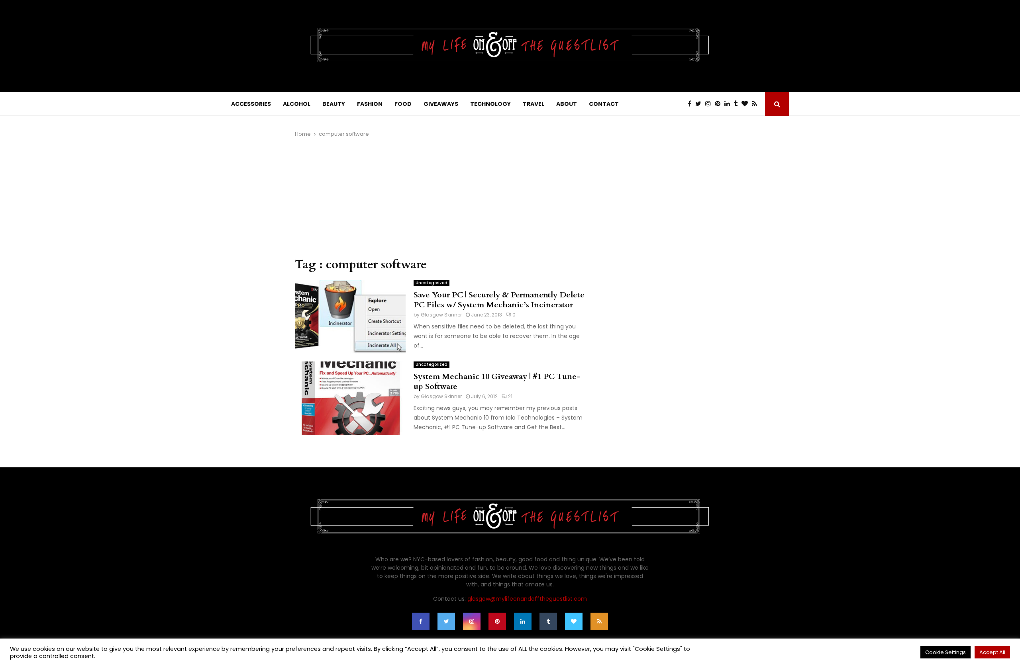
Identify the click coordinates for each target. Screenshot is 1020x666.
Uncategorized (431, 283)
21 (510, 396)
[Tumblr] (737, 104)
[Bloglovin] (746, 104)
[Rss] (756, 104)
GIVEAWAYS (441, 104)
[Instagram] (710, 104)
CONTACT (604, 104)
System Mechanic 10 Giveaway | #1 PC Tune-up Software (497, 381)
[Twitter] (700, 104)
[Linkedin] (729, 104)
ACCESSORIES (251, 104)
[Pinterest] (719, 104)
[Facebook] (691, 104)
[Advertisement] (442, 198)
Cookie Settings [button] (945, 652)
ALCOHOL (296, 104)
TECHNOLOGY (490, 104)
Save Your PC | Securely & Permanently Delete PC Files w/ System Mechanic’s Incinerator (499, 299)
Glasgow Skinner (441, 314)
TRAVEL (533, 104)
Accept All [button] (992, 652)
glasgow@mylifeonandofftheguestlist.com (527, 599)
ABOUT (566, 104)
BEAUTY (333, 104)
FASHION (369, 104)
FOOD (403, 104)
